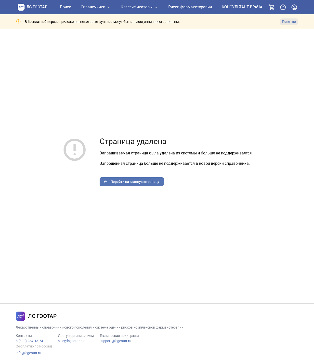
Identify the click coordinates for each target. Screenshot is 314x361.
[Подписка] (271, 7)
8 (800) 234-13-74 (29, 341)
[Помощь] (283, 7)
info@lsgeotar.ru (28, 353)
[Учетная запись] (294, 7)
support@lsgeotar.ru (115, 341)
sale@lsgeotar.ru (71, 341)
